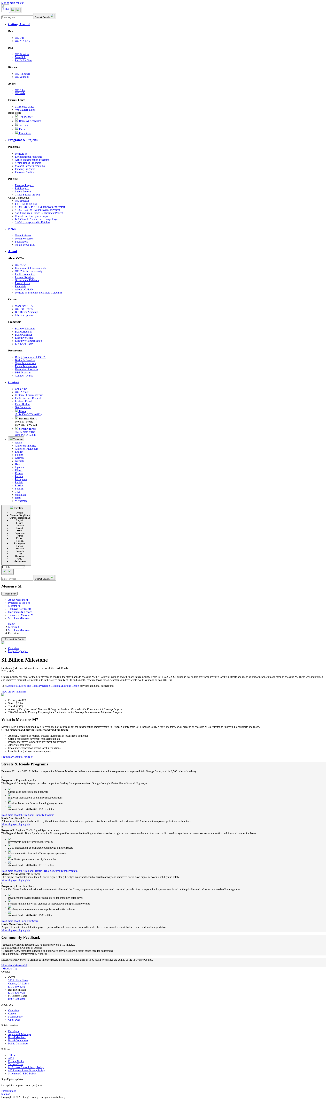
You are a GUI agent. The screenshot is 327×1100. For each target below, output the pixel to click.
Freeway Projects (24, 185)
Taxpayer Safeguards (19, 608)
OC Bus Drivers (24, 308)
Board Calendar (23, 334)
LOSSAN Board (24, 343)
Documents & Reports (20, 612)
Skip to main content (12, 2)
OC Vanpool (22, 76)
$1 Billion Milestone (19, 618)
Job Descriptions (24, 315)
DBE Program (22, 372)
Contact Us (21, 388)
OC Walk (20, 93)
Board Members (17, 1037)
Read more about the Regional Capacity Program (27, 814)
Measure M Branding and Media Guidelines (38, 292)
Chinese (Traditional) (26, 448)
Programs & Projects (19, 602)
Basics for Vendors (25, 360)
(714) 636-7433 (16, 992)
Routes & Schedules (29, 120)
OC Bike (20, 90)
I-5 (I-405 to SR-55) (26, 203)
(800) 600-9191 (16, 998)
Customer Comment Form (29, 395)
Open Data (14, 1019)
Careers (12, 1013)
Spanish (19, 488)
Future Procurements (26, 366)
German (19, 457)
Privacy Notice (16, 1061)
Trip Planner (25, 116)
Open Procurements (25, 363)
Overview (20, 264)
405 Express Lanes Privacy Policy (26, 1070)
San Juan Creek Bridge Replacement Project (39, 213)
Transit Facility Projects (27, 194)
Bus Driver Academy (26, 312)
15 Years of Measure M (20, 615)
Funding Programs (25, 169)
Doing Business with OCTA (30, 357)
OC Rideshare (22, 73)
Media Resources (24, 238)
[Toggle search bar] (7, 572)
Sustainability (15, 1016)
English (19, 451)
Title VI (12, 1055)
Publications (21, 241)
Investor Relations (24, 277)
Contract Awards (24, 375)
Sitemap (5, 1094)
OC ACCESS (22, 40)
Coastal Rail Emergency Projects (32, 216)
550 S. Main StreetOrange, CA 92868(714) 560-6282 (18, 983)
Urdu (18, 497)
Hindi (18, 464)
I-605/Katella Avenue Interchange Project (37, 219)
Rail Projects (22, 188)
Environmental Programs (28, 156)
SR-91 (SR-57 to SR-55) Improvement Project (40, 206)
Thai (17, 491)
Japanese (20, 467)
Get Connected (23, 407)
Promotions (24, 133)
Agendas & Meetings (19, 1034)
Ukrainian (20, 494)
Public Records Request (28, 398)
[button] (167, 24)
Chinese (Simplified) (26, 445)
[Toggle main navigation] (16, 10)
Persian (19, 476)
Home (11, 623)
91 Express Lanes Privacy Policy (26, 1067)
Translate (17, 439)
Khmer (18, 470)
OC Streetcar (22, 54)
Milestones (14, 605)
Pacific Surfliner (23, 60)
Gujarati (19, 460)
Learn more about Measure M (17, 756)
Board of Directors (25, 328)
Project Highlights (18, 651)
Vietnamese (21, 500)
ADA (11, 1058)
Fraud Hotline (22, 404)
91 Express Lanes (24, 106)
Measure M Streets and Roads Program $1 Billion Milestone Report (42, 685)
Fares (21, 129)
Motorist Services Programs (30, 165)
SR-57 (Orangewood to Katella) (32, 222)
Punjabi (19, 482)
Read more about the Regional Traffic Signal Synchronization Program (39, 870)
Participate (13, 1031)
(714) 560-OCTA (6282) (28, 413)
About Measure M (18, 599)
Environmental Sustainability (30, 268)
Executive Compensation (28, 340)
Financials (20, 286)
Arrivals (23, 125)
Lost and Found (23, 401)
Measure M (21, 153)
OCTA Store (22, 391)
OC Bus (19, 37)
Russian (19, 485)
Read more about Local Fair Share (19, 921)
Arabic (18, 442)
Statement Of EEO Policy (22, 1073)
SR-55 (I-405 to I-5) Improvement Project (37, 209)
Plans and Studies (24, 172)
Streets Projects (23, 191)
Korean (19, 473)
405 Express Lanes (25, 109)
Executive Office (24, 337)
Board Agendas (23, 331)
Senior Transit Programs (28, 162)
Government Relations (27, 280)
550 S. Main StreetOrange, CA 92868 (25, 431)
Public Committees (25, 274)
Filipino (19, 454)
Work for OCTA (24, 305)
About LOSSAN (24, 289)
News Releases (23, 235)
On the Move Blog (25, 244)
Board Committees (18, 1040)
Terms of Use (15, 1064)
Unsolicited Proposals (26, 369)
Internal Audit (22, 283)
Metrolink (20, 57)
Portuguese (21, 479)
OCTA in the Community (28, 271)
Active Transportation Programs (32, 159)
